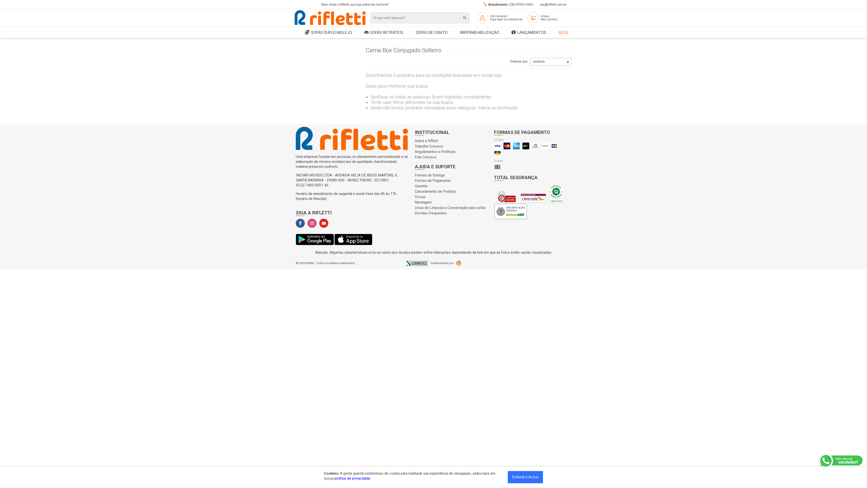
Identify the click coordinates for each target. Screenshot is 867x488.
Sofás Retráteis (386, 32)
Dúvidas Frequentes (431, 213)
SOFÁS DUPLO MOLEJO (331, 32)
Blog (563, 32)
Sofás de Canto (431, 32)
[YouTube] (323, 223)
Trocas (420, 197)
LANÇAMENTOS (531, 32)
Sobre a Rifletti (426, 141)
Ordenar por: (519, 61)
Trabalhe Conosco (429, 146)
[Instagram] (312, 223)
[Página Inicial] (330, 24)
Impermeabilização (479, 32)
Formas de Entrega (430, 175)
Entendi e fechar (525, 477)
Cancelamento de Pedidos (436, 191)
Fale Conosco (425, 157)
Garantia (421, 186)
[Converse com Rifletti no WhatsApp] (841, 461)
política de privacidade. (353, 478)
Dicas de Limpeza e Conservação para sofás (450, 208)
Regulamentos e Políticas (435, 152)
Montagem (423, 202)
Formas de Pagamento (433, 180)
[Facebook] (300, 223)
